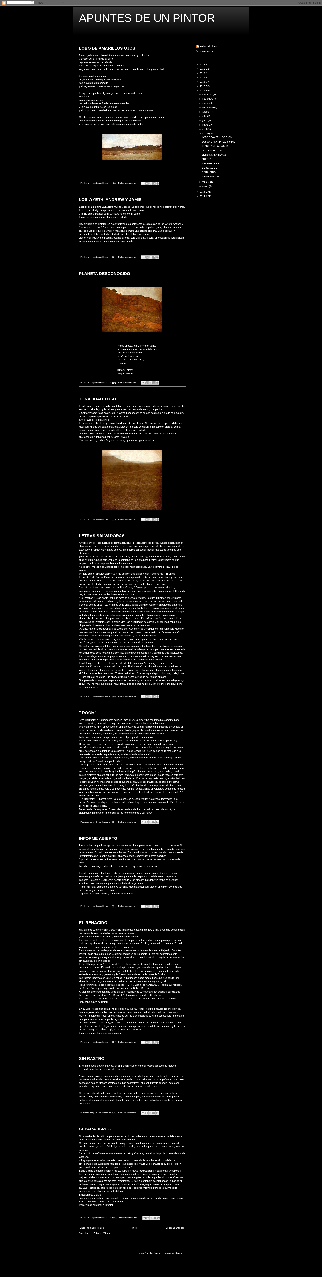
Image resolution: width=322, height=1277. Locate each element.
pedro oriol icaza (209, 46)
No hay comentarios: (128, 183)
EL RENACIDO (93, 922)
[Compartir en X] (150, 183)
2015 (203, 192)
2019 (203, 77)
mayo (205, 125)
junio (205, 120)
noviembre (208, 98)
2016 (203, 90)
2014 (203, 196)
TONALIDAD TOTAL (98, 399)
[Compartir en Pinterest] (157, 183)
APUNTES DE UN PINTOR (147, 18)
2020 (203, 73)
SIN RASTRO (91, 1058)
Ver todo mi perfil (204, 51)
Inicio (135, 1228)
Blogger (179, 1253)
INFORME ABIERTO (98, 838)
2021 (203, 69)
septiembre (208, 107)
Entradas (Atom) (101, 1233)
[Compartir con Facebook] (154, 183)
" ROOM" (88, 712)
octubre (206, 103)
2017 (203, 86)
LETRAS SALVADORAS (102, 535)
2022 (203, 64)
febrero (206, 182)
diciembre (207, 94)
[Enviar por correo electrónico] (143, 183)
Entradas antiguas (175, 1228)
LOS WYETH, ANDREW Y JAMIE (110, 199)
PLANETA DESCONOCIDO (104, 273)
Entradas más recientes (92, 1228)
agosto (206, 112)
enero (205, 186)
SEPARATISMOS (95, 1129)
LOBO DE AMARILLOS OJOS (107, 48)
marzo (205, 133)
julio (204, 116)
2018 (203, 82)
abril (204, 129)
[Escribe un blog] (147, 183)
